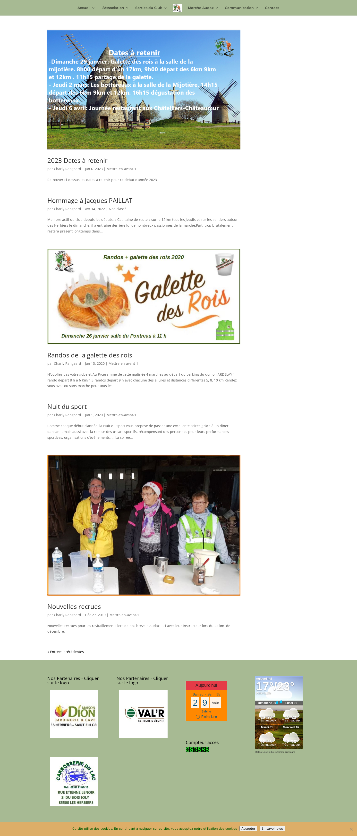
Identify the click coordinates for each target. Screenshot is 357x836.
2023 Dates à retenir (77, 160)
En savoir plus (272, 828)
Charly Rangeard (67, 168)
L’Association (113, 8)
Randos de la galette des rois (89, 355)
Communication (239, 8)
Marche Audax (201, 8)
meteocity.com (287, 752)
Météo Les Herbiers (266, 752)
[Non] (350, 829)
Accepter (248, 828)
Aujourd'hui (206, 685)
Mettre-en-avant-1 (121, 168)
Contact (272, 8)
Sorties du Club (148, 8)
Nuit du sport (67, 406)
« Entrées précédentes (65, 651)
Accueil (83, 8)
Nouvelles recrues (74, 606)
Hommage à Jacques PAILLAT (89, 200)
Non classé (118, 209)
